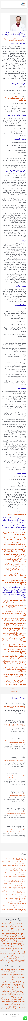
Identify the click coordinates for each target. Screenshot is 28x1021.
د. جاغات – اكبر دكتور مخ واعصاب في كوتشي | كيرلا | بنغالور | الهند (15, 560)
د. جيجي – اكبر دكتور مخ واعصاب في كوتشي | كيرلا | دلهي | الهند (15, 565)
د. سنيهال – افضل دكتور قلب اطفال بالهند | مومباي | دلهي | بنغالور (15, 809)
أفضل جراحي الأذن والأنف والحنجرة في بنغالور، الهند (13, 957)
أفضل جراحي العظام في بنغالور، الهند (12, 933)
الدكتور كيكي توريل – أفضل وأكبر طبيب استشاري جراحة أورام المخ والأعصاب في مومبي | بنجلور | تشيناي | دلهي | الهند (14, 682)
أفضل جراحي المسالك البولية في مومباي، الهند (12, 978)
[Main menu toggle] (2, 4)
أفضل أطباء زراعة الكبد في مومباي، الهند (12, 982)
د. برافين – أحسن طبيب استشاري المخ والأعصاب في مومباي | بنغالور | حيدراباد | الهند (14, 675)
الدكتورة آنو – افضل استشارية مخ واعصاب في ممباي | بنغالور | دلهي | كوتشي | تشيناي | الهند (14, 639)
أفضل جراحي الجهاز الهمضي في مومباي (12, 998)
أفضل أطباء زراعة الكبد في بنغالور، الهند (12, 935)
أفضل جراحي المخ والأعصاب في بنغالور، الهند (12, 927)
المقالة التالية (14, 691)
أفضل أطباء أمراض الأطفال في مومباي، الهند (12, 988)
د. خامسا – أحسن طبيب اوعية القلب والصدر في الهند (15, 827)
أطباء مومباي (23, 38)
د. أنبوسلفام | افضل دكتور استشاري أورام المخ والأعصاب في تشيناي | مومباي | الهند (14, 550)
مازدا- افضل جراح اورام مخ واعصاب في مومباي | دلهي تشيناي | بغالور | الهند (14, 645)
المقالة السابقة (14, 688)
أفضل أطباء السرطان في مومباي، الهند (13, 984)
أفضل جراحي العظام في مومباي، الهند (12, 981)
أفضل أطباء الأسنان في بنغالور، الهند (12, 941)
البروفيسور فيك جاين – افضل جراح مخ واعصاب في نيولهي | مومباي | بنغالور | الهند (14, 601)
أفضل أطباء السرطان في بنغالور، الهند (12, 936)
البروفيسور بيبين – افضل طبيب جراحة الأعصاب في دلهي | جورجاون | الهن (15, 538)
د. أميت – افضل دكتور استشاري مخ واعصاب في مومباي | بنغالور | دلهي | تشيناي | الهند (14, 613)
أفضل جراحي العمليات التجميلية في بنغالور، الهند (12, 954)
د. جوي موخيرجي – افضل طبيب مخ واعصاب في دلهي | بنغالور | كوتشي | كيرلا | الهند (14, 606)
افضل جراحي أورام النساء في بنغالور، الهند (12, 960)
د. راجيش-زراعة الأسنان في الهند (16, 773)
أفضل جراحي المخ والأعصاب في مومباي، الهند (12, 971)
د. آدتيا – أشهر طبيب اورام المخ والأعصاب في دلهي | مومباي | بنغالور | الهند (14, 569)
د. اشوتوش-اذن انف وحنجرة (17, 757)
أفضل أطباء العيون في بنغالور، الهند (12, 943)
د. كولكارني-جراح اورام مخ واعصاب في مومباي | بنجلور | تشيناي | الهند (14, 657)
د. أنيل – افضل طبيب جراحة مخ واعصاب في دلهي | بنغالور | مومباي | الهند (14, 629)
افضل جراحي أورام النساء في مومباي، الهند (12, 1008)
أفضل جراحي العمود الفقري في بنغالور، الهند (12, 930)
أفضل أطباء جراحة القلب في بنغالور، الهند (12, 962)
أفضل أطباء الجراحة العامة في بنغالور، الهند (12, 938)
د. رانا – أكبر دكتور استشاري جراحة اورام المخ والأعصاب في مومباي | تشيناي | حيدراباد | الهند (14, 669)
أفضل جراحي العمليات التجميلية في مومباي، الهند (12, 1002)
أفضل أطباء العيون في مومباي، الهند (12, 993)
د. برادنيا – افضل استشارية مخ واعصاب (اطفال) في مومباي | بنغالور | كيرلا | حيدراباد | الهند (14, 651)
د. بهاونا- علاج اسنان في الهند (17, 792)
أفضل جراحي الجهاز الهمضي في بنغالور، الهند (12, 949)
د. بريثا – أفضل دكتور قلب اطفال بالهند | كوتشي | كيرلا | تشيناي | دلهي (14, 721)
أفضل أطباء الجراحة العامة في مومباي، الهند (12, 986)
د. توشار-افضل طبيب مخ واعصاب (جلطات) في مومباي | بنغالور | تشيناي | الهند (15, 575)
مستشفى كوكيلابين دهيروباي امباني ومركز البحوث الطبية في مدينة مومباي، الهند (14, 98)
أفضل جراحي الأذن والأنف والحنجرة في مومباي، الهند (13, 1005)
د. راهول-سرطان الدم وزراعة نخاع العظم (15, 703)
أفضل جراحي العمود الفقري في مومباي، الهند (12, 975)
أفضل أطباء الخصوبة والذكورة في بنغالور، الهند (12, 945)
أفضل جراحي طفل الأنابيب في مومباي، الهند (12, 995)
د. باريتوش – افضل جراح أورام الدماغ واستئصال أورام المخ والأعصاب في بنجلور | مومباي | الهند (14, 544)
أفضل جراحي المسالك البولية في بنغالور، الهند (12, 924)
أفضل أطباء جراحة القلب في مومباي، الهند (12, 969)
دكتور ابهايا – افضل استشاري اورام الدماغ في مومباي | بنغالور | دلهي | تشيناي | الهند (14, 619)
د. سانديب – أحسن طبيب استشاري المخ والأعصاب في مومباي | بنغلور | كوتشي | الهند (14, 662)
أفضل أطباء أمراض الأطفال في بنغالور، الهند (12, 940)
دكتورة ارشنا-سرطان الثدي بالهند (16, 739)
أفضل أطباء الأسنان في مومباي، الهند (12, 991)
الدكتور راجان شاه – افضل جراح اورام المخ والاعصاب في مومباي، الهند (14, 533)
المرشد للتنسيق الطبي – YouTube (16, 514)
